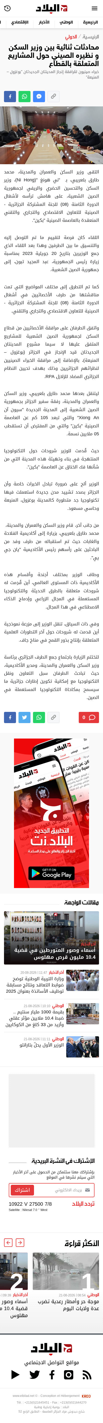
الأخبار (44, 22)
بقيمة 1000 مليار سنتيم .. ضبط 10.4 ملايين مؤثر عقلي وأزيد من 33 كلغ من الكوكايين (35, 1018)
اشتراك (22, 1190)
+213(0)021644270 (73, 1402)
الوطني (66, 22)
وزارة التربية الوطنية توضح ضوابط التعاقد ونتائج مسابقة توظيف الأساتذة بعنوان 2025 (35, 984)
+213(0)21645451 (36, 1402)
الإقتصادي (19, 22)
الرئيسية (90, 22)
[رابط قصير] (54, 96)
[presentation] (20, 1242)
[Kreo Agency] (85, 1396)
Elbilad (51, 9)
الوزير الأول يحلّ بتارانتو (42, 1045)
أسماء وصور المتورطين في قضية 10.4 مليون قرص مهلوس (55, 953)
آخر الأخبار (88, 943)
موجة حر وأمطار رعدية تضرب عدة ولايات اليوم (68, 1305)
